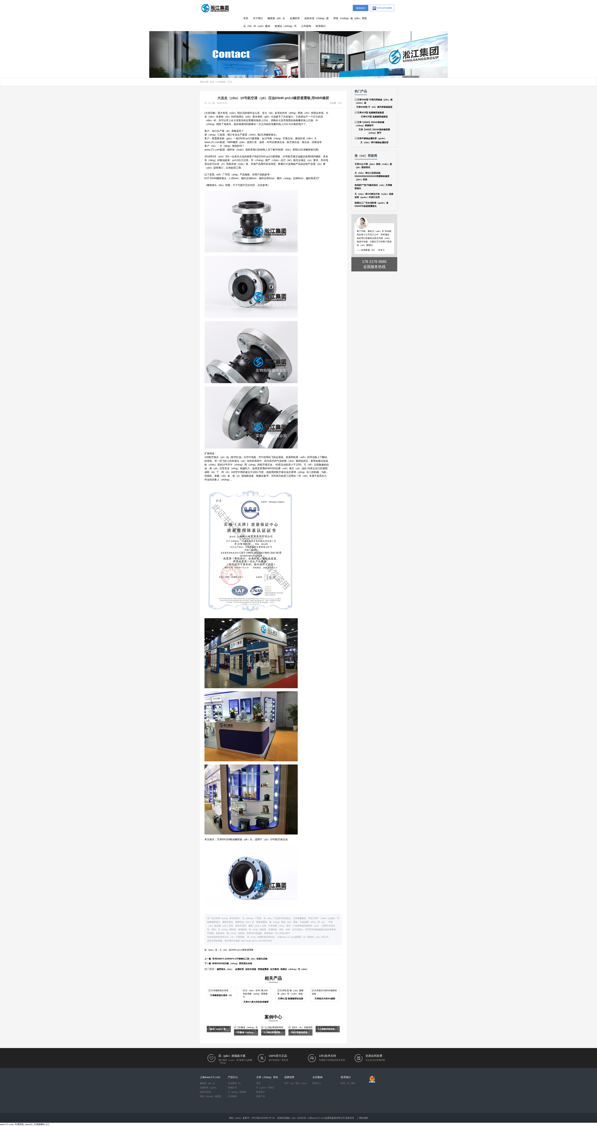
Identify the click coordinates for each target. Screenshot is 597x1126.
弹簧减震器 (263, 969)
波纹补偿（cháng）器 (316, 18)
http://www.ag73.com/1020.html (256, 940)
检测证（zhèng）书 (285, 26)
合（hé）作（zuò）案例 (256, 26)
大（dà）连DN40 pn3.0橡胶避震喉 (236, 950)
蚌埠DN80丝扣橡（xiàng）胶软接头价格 (232, 963)
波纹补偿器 (250, 969)
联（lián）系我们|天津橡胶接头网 (299, 149)
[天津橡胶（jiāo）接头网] (215, 8)
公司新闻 (306, 26)
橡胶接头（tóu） (225, 969)
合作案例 (274, 969)
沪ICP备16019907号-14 (263, 1118)
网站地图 (363, 1118)
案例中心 (316, 1083)
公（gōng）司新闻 (237, 1092)
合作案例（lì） (235, 1083)
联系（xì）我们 (348, 1083)
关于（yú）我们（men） (296, 1083)
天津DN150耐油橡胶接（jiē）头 (234, 839)
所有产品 (260, 1096)
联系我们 (321, 26)
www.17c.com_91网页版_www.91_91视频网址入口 (24, 1124)
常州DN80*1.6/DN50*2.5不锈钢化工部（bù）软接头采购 (239, 958)
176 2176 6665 (374, 261)
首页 (245, 18)
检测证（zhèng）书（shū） (294, 969)
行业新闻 (221, 82)
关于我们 (258, 18)
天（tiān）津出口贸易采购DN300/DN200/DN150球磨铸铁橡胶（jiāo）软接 (372, 176)
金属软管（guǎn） (209, 1087)
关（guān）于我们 (265, 1087)
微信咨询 (360, 8)
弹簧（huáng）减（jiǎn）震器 (350, 18)
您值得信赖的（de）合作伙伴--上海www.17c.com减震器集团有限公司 (311, 1118)
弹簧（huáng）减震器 (210, 1096)
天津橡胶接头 (268, 134)
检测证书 (232, 1087)
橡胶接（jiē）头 (276, 18)
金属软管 (295, 18)
